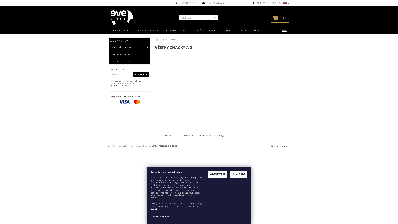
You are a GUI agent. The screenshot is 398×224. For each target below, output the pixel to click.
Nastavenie (161, 216)
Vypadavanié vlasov (177, 30)
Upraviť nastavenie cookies (164, 145)
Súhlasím (238, 174)
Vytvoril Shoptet (281, 146)
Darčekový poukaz (206, 30)
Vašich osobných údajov (127, 84)
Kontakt (228, 30)
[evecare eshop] (122, 18)
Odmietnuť (217, 174)
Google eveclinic (226, 136)
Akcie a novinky (121, 30)
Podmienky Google (193, 203)
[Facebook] (110, 3)
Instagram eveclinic (206, 136)
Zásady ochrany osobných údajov (174, 207)
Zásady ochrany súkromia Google (166, 203)
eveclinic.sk (169, 136)
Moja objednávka (250, 30)
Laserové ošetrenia (147, 30)
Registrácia (276, 3)
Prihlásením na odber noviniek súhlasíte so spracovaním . (127, 83)
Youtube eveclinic (186, 136)
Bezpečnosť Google (161, 206)
